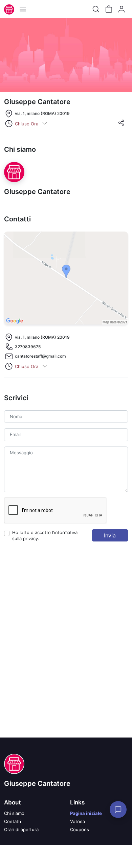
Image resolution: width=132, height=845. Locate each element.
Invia (110, 535)
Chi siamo (14, 813)
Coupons (79, 829)
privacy (30, 538)
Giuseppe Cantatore (37, 783)
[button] (121, 125)
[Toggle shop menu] (22, 9)
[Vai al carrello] (108, 9)
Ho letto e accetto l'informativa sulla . (45, 535)
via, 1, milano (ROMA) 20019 (42, 113)
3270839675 (28, 346)
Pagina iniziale (86, 813)
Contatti (12, 821)
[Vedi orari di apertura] (45, 123)
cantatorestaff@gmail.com (40, 356)
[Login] (121, 9)
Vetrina (77, 821)
